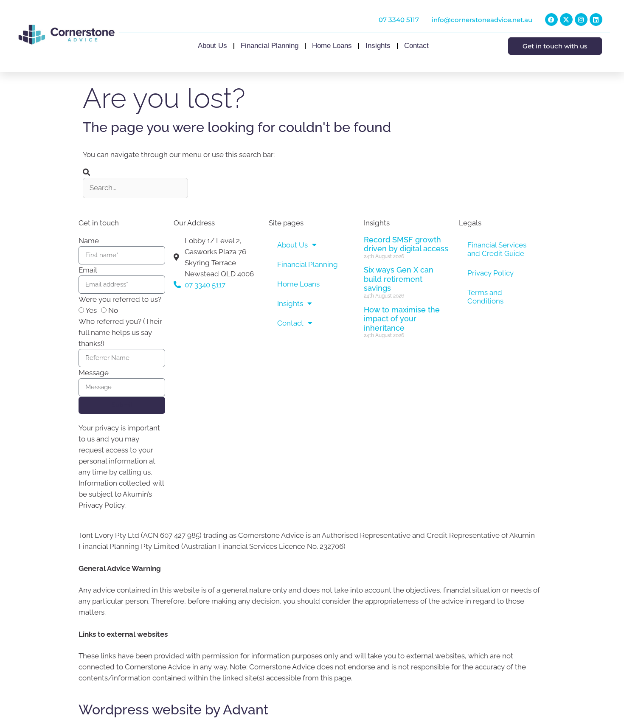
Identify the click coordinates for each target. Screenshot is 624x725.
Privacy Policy (490, 273)
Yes (91, 310)
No (113, 310)
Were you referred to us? (120, 299)
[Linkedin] (596, 19)
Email (88, 270)
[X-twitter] (566, 19)
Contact (416, 46)
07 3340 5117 (399, 20)
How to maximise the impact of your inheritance (402, 318)
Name (89, 240)
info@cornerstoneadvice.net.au (482, 20)
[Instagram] (581, 19)
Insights (378, 46)
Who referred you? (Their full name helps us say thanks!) (120, 332)
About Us (212, 46)
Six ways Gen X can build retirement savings (398, 278)
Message (94, 372)
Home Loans (332, 46)
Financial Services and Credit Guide (496, 249)
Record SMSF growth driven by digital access (406, 244)
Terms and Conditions (485, 296)
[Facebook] (551, 19)
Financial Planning (269, 46)
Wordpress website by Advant (173, 709)
